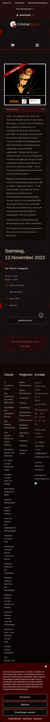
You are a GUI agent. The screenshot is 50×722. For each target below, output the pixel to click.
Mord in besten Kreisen (7, 510)
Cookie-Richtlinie (14, 719)
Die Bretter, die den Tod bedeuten (9, 452)
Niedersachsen (25, 420)
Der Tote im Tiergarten (16, 268)
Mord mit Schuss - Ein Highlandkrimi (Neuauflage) (9, 524)
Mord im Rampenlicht (9, 501)
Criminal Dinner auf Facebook (39, 466)
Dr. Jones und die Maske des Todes (9, 465)
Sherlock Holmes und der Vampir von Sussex (9, 601)
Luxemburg (24, 407)
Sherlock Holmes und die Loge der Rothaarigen (9, 618)
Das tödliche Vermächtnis (9, 424)
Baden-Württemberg (25, 383)
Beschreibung (11, 109)
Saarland (23, 441)
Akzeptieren (25, 697)
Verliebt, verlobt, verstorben (9, 649)
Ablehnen (25, 704)
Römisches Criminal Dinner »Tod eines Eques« (9, 552)
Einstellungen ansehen (25, 712)
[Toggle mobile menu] (37, 45)
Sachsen (23, 445)
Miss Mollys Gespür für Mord (9, 492)
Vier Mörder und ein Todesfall (9, 662)
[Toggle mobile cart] (12, 45)
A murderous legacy (9, 385)
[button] (45, 666)
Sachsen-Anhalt (23, 451)
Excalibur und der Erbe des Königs (8, 479)
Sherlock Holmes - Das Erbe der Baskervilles (9, 584)
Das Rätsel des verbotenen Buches (9, 412)
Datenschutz (27, 719)
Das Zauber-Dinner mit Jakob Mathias (8, 438)
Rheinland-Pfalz (24, 434)
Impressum (37, 719)
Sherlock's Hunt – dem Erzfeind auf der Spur (9, 635)
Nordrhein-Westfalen (24, 426)
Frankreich (24, 398)
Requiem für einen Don (8, 539)
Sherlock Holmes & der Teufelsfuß (8, 568)
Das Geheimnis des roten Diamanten (9, 398)
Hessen (22, 403)
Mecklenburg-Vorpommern (25, 414)
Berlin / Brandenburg (25, 391)
